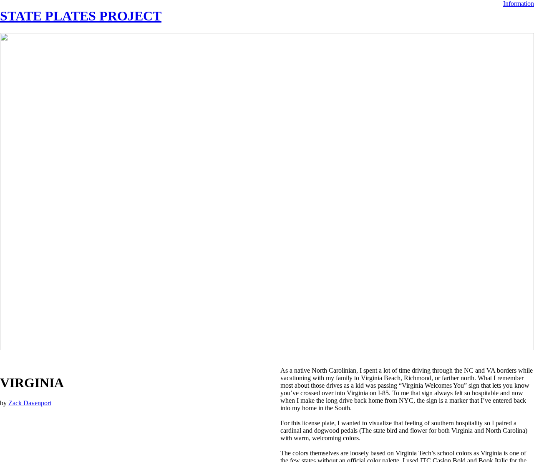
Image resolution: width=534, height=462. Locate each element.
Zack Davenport (29, 402)
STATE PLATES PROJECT (80, 16)
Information (518, 3)
